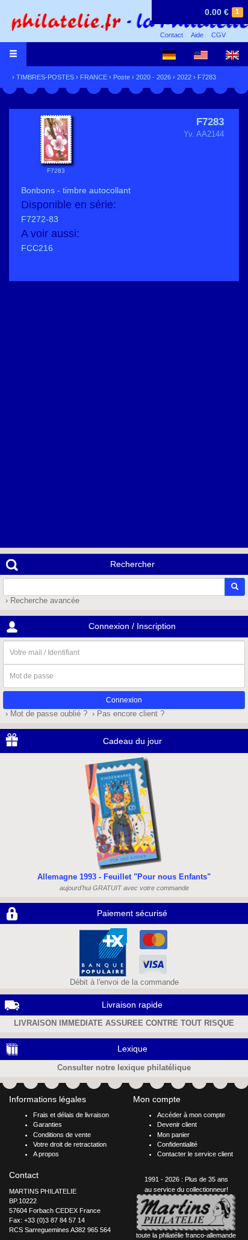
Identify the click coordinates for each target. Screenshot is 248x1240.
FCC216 (37, 248)
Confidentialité (177, 1144)
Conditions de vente (62, 1134)
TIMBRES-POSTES (45, 77)
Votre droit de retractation (70, 1144)
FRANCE (93, 77)
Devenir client (177, 1124)
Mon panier (173, 1134)
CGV (218, 35)
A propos (46, 1154)
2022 (184, 77)
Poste (121, 77)
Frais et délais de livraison (71, 1114)
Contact (171, 35)
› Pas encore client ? (127, 714)
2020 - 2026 (153, 77)
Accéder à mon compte (191, 1114)
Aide (197, 35)
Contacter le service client (195, 1154)
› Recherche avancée (41, 601)
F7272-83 (39, 219)
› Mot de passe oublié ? (45, 714)
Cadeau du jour (132, 741)
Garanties (47, 1124)
